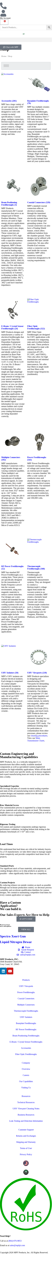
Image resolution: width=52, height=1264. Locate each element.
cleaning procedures (39, 736)
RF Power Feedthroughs (26, 1029)
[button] (26, 40)
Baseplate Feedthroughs (26, 1023)
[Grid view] (5, 65)
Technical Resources (26, 1102)
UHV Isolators (26, 1017)
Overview (26, 1069)
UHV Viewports (26, 986)
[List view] (7, 65)
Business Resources (26, 1115)
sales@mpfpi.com (17, 1245)
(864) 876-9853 (15, 1241)
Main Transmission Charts (35, 739)
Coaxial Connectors (26, 998)
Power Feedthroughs (26, 992)
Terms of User (26, 1148)
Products (26, 980)
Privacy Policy (26, 1154)
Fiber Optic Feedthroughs (26, 1054)
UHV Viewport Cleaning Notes (26, 1108)
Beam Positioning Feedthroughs (26, 1035)
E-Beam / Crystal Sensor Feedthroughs (26, 1042)
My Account (5, 18)
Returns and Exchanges (26, 1136)
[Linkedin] (3, 971)
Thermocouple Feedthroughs (26, 1011)
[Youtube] (10, 971)
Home (3, 56)
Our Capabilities (26, 1081)
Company (26, 1063)
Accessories (26, 1048)
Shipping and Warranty (26, 1142)
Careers (26, 1075)
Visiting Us (26, 1087)
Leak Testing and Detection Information (26, 1121)
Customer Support (26, 1130)
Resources (26, 1096)
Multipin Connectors (26, 1005)
